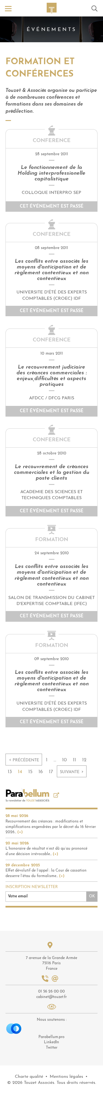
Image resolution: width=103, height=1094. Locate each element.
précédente (24, 760)
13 (10, 772)
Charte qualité (29, 1077)
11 (74, 760)
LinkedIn (51, 1042)
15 (30, 772)
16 (40, 772)
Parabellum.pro (51, 1037)
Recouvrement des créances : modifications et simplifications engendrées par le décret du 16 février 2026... (50, 826)
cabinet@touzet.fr (51, 997)
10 (64, 760)
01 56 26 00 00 (51, 992)
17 (51, 772)
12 (84, 760)
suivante (71, 771)
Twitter (51, 1048)
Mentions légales (66, 1077)
